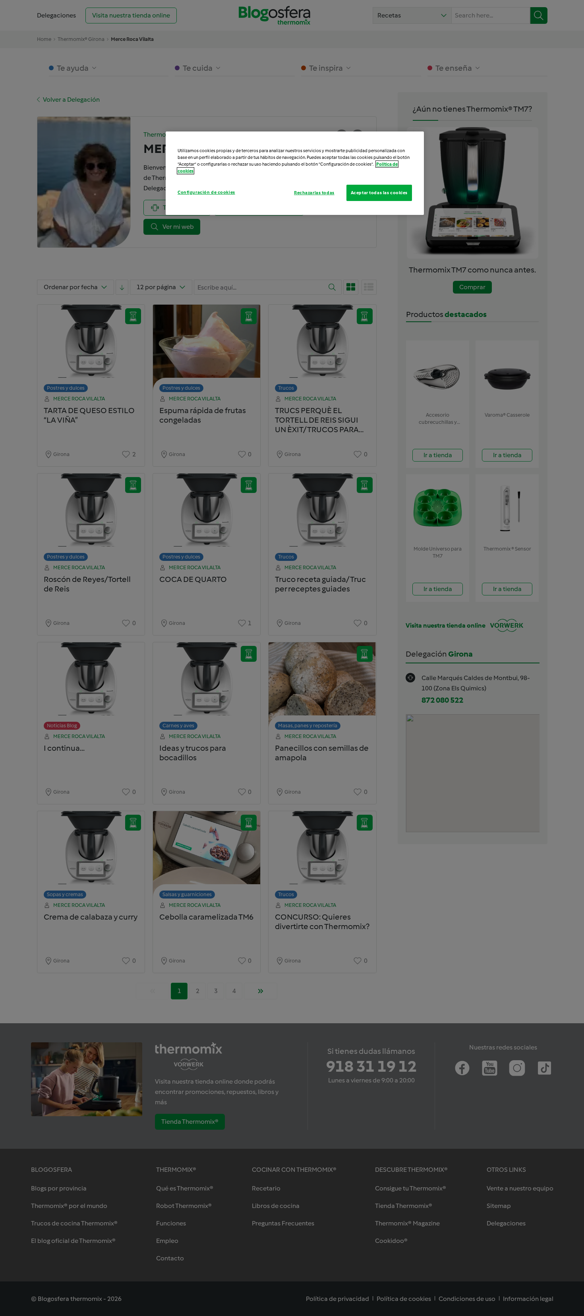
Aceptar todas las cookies (379, 192)
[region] (295, 173)
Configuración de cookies (206, 192)
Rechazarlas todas (314, 192)
